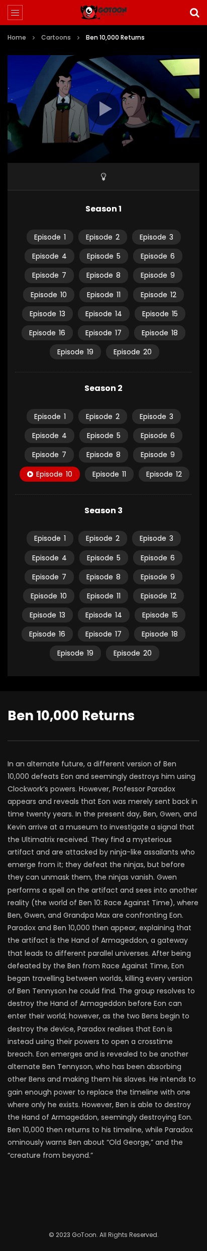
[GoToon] (104, 12)
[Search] (194, 12)
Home (17, 37)
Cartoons (56, 37)
